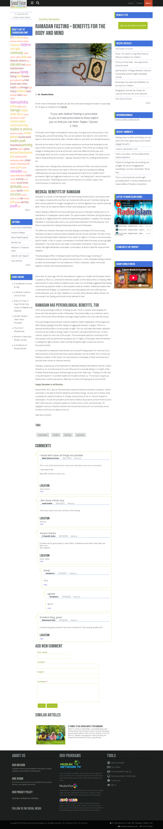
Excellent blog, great (51, 617)
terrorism (15, 194)
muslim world (24, 137)
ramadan (16, 171)
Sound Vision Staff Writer (21, 227)
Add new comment (43, 415)
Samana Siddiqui (18, 232)
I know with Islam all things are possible (61, 455)
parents (13, 149)
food (19, 76)
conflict (25, 53)
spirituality (16, 186)
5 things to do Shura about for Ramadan (85, 726)
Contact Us (115, 780)
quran (18, 167)
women (18, 202)
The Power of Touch (124, 48)
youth (14, 205)
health (56, 435)
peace (27, 149)
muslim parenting (19, 125)
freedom (25, 76)
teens (26, 190)
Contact (139, 3)
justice (13, 106)
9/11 (12, 37)
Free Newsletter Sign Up (120, 771)
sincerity (19, 179)
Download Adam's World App (123, 776)
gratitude (17, 80)
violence (13, 198)
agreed (51, 593)
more (28, 265)
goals (12, 80)
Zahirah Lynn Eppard (20, 256)
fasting (68, 435)
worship (25, 202)
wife (12, 202)
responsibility (15, 175)
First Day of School (123, 98)
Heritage (24, 87)
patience (21, 149)
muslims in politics (16, 133)
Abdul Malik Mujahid (19, 237)
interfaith (13, 95)
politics (21, 160)
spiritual (80, 435)
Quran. (64, 107)
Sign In (113, 785)
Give (148, 3)
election (28, 64)
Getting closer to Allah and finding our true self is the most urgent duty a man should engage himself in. (133, 140)
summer (13, 190)
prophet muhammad (17, 163)
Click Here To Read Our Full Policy (25, 798)
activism (19, 37)
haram (13, 84)
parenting (26, 144)
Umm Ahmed (16, 261)
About (130, 3)
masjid (24, 110)
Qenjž (47, 570)
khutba (19, 106)
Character (15, 45)
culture (18, 57)
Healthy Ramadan (49, 19)
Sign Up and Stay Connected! (133, 25)
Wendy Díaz (16, 242)
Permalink (77, 458)
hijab (30, 87)
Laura (24, 106)
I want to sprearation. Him (126, 149)
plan (12, 156)
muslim (22, 117)
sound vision (22, 183)
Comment (42, 681)
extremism (15, 72)
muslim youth (18, 140)
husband (21, 91)
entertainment (16, 68)
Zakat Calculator (117, 762)
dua (28, 60)
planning (18, 156)
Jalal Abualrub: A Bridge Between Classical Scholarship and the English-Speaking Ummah (133, 73)
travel (23, 194)
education (16, 64)
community (16, 52)
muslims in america (21, 128)
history (13, 91)
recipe (24, 171)
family (24, 72)
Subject (40, 671)
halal (26, 80)
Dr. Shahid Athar (46, 94)
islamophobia (19, 102)
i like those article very (52, 500)
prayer (28, 160)
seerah (12, 179)
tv (26, 194)
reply (41, 491)
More (27, 210)
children (25, 44)
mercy (20, 114)
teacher (20, 190)
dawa (24, 56)
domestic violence (18, 60)
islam (19, 95)
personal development (21, 152)
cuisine (12, 57)
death (29, 57)
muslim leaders (18, 121)
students (25, 186)
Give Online (115, 767)
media (13, 114)
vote (18, 198)
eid (23, 64)
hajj (22, 80)
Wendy (26, 198)
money (26, 114)
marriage (15, 109)
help (18, 87)
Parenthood (15, 145)
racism (24, 167)
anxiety (25, 41)
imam (28, 91)
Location (41, 662)
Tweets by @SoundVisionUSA (126, 119)
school (28, 175)
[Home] (18, 3)
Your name (42, 652)
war (22, 198)
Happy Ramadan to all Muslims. (49, 384)
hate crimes (22, 84)
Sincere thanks (48, 533)
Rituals (22, 175)
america (20, 41)
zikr (19, 206)
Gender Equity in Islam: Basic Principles (21, 319)
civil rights (15, 49)
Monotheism (14, 117)
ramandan (42, 435)
